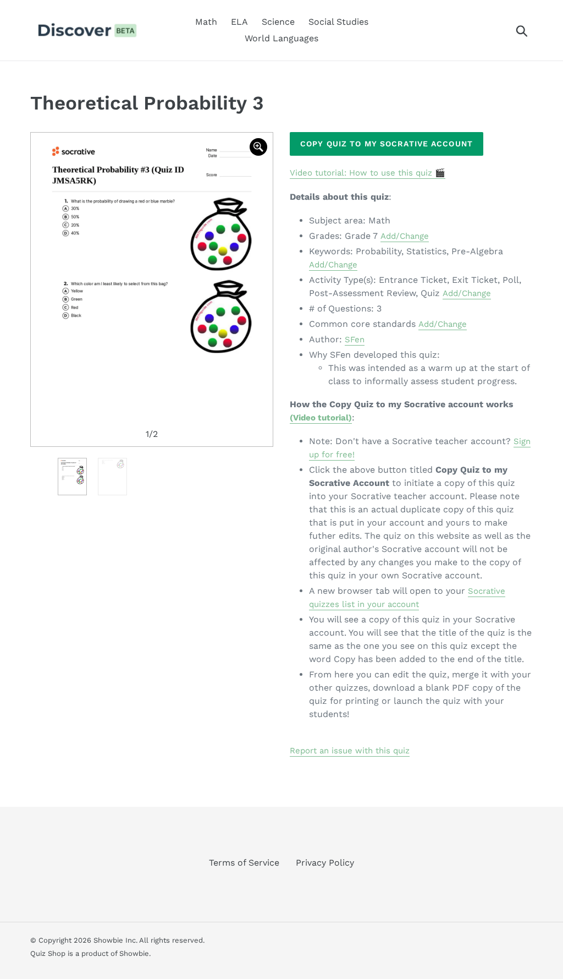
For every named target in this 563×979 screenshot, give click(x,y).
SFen (355, 339)
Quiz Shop (47, 953)
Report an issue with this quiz (350, 751)
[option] (152, 289)
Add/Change (404, 236)
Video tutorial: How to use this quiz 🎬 (367, 173)
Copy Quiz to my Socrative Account (386, 143)
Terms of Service (244, 862)
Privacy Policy (325, 862)
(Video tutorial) (321, 418)
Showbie (134, 953)
